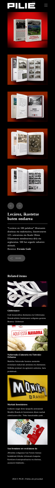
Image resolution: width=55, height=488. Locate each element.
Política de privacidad (34, 479)
